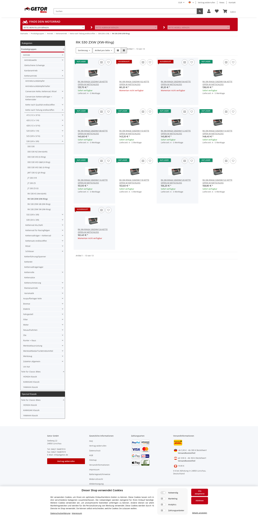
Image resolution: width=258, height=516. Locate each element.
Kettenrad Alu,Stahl (34, 225)
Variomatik (29, 293)
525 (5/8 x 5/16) (33, 136)
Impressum (94, 469)
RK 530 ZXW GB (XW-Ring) (39, 204)
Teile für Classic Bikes (31, 371)
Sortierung (83, 50)
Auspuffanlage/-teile (32, 298)
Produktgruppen (28, 49)
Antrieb (26, 55)
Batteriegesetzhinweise (99, 474)
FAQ (91, 441)
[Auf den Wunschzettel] (108, 62)
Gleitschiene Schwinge (34, 65)
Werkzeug (27, 356)
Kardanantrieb (30, 70)
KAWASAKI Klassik (31, 382)
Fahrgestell (28, 314)
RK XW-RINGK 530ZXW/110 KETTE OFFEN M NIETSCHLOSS (134, 132)
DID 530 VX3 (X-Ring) (37, 157)
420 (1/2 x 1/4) (32, 120)
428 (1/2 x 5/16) (33, 125)
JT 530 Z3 (32, 183)
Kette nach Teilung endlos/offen (39, 110)
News (221, 2)
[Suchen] (200, 11)
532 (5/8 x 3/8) (32, 214)
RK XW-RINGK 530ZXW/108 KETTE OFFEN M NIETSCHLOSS (93, 132)
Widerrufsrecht (96, 479)
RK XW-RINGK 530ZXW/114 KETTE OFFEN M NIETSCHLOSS (217, 132)
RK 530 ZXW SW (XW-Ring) (39, 209)
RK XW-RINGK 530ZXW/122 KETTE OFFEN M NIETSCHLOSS (217, 181)
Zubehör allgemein (31, 361)
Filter (25, 319)
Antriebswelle (30, 60)
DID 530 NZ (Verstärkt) (37, 151)
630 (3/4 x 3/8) (32, 220)
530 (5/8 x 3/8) (32, 141)
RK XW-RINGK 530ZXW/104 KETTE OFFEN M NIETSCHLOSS (176, 83)
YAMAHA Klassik (30, 387)
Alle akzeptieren (200, 492)
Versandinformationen (99, 465)
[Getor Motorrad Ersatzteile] (35, 9)
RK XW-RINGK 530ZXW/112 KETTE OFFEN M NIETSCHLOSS (176, 132)
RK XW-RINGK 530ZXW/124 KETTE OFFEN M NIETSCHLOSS (93, 230)
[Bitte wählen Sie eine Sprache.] (191, 2)
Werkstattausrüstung (32, 345)
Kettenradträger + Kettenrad (38, 235)
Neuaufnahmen (30, 330)
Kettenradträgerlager (33, 267)
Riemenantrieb (31, 288)
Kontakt (232, 2)
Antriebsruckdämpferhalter (37, 86)
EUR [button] (180, 2)
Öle (24, 335)
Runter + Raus (29, 340)
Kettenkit (28, 261)
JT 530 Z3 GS (33, 188)
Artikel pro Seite (102, 50)
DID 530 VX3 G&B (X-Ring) (39, 162)
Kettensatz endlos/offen (36, 241)
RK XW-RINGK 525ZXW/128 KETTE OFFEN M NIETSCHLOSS (93, 83)
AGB (91, 455)
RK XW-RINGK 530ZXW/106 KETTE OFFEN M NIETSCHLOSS (217, 83)
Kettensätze (29, 277)
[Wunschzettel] (217, 11)
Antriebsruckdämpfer (35, 81)
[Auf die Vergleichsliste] (101, 62)
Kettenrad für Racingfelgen (37, 230)
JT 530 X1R (32, 178)
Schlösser (29, 251)
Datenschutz (95, 450)
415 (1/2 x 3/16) (33, 115)
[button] (209, 11)
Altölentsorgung (96, 484)
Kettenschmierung (32, 282)
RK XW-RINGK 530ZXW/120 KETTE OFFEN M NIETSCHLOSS (176, 181)
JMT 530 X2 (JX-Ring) (36, 172)
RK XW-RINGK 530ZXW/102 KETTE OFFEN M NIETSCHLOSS (134, 83)
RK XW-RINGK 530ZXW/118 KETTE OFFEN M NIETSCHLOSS (134, 181)
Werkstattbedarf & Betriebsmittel (38, 351)
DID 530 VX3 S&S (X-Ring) (39, 167)
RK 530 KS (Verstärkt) (37, 193)
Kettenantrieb (30, 76)
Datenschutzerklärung (60, 513)
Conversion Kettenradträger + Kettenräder (38, 98)
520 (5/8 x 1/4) (32, 131)
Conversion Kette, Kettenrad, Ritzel (41, 91)
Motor (26, 324)
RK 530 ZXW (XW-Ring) (38, 199)
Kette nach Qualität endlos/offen (40, 104)
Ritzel (27, 246)
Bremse (26, 303)
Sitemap (93, 460)
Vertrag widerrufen (206, 2)
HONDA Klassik (30, 376)
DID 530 (31, 146)
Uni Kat (26, 366)
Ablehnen (200, 500)
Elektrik (26, 309)
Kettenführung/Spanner (35, 256)
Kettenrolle (29, 272)
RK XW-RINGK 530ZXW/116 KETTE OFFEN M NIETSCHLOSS (93, 181)
